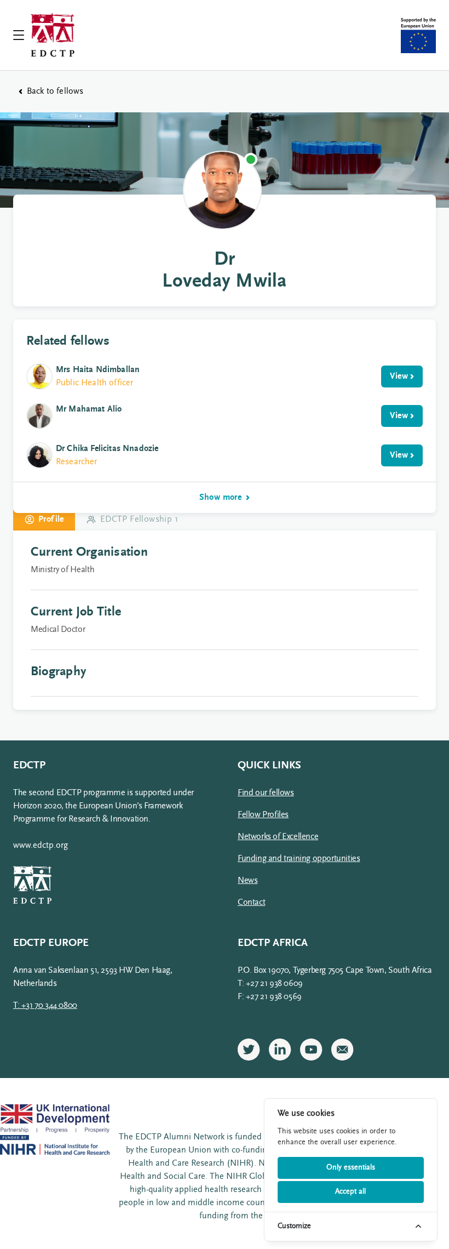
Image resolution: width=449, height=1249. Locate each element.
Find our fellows (266, 793)
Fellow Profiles (263, 815)
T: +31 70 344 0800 (45, 1005)
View (399, 376)
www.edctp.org (40, 845)
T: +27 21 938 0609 (270, 983)
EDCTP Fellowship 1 (139, 519)
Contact (251, 902)
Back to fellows (55, 91)
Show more (220, 497)
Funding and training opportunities (299, 858)
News (247, 880)
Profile (51, 519)
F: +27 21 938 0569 (270, 997)
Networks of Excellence (278, 836)
